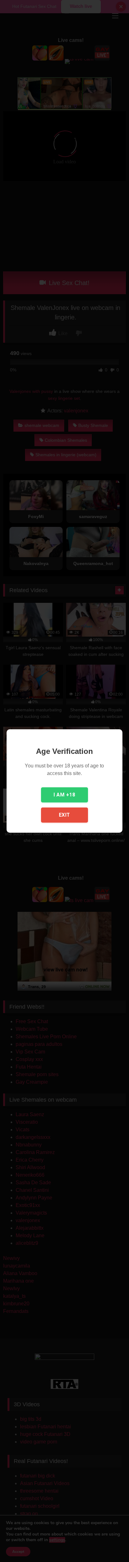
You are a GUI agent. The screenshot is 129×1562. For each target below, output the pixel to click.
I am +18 (64, 795)
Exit (64, 815)
